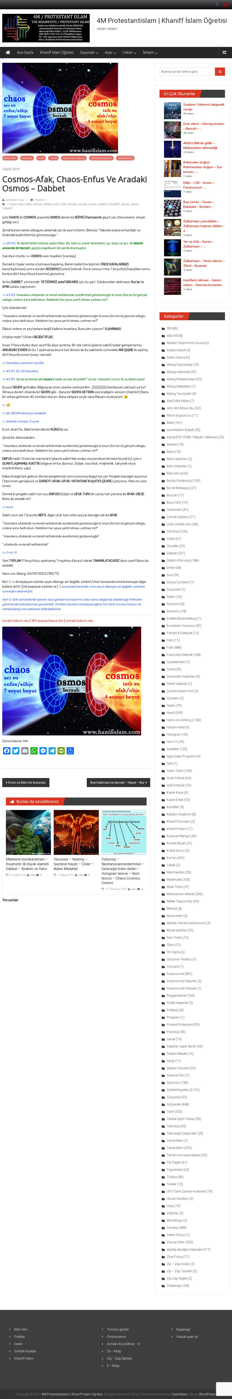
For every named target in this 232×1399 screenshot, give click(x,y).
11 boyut (11, 204)
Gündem (173, 698)
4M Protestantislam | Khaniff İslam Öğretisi (162, 20)
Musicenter (175, 916)
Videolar (173, 1213)
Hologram (174, 734)
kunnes (92, 204)
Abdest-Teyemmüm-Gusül (185, 343)
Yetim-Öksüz (176, 1235)
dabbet (48, 204)
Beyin (170, 451)
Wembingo (174, 1220)
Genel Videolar (177, 684)
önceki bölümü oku (15, 621)
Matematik (174, 879)
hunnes (82, 204)
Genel (171, 669)
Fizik (41, 158)
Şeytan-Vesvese (178, 1068)
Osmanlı (173, 966)
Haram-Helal (176, 727)
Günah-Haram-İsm (180, 691)
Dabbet (27, 158)
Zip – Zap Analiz (178, 1264)
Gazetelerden (176, 662)
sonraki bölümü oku (79, 621)
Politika (172, 1010)
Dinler (171, 568)
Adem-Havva (176, 357)
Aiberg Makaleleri (179, 386)
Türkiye (172, 1177)
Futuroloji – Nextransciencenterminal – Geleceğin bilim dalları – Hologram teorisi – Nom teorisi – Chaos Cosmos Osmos (123, 871)
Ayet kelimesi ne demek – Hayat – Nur (117, 782)
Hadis (171, 705)
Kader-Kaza (175, 792)
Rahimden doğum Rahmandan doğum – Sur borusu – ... (202, 167)
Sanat (171, 1039)
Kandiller (173, 807)
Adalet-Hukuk (176, 350)
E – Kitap (113, 1365)
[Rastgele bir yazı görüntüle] (224, 52)
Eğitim (171, 597)
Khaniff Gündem (178, 821)
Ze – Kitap (114, 1351)
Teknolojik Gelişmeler (182, 1133)
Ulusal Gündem (177, 1198)
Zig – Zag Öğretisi (119, 1358)
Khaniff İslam (176, 829)
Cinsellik (172, 546)
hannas (72, 204)
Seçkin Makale (177, 1053)
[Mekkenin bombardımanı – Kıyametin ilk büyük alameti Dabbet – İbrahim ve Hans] (28, 832)
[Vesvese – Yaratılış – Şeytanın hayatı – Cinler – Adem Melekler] (76, 832)
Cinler (171, 539)
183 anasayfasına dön (47, 621)
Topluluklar (175, 1169)
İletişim (148, 52)
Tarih (170, 1111)
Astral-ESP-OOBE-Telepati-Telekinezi (192, 437)
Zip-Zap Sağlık (177, 1278)
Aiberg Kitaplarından (181, 379)
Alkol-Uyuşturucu (179, 415)
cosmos (37, 204)
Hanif (53, 158)
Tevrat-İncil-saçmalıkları (184, 1155)
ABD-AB (172, 335)
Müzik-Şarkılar (177, 930)
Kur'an (171, 858)
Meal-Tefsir (175, 887)
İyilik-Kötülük (176, 785)
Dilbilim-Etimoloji (178, 560)
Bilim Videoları (177, 466)
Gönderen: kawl (14, 199)
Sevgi (170, 1061)
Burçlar (172, 495)
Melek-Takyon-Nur (180, 901)
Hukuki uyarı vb (187, 1336)
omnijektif (114, 204)
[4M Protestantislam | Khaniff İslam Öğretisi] (8, 52)
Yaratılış (172, 1227)
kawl (33, 875)
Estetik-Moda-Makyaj (181, 618)
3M (169, 328)
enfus (56, 204)
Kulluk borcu (176, 850)
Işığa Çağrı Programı (181, 756)
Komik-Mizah (176, 843)
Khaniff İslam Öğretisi (56, 52)
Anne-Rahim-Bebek (180, 430)
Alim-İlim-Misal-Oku (180, 408)
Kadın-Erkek (175, 800)
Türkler (171, 1184)
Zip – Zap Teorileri (179, 1271)
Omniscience (116, 1336)
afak (20, 204)
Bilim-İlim (10, 158)
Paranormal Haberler (182, 981)
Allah (170, 422)
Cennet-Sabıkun (178, 517)
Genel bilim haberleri (181, 676)
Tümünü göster (118, 1329)
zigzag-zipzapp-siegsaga (184, 1249)
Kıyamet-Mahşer (178, 836)
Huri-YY (172, 742)
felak (64, 204)
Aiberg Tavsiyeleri (179, 393)
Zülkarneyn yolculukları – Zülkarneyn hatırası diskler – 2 (204, 226)
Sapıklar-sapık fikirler (181, 1046)
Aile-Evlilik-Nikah (178, 401)
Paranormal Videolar (181, 988)
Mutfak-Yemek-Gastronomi (186, 923)
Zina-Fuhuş (175, 1256)
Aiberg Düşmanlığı (179, 364)
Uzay (170, 1206)
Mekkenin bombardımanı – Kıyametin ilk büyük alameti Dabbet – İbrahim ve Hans (27, 864)
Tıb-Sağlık (174, 1162)
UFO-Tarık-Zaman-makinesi (186, 1191)
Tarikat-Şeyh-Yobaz (180, 1119)
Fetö (170, 640)
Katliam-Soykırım (179, 814)
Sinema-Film (176, 1075)
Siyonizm (173, 1082)
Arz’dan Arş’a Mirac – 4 (123, 1344)
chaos (28, 204)
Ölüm (170, 945)
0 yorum (39, 199)
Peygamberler (176, 995)
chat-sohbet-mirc (179, 524)
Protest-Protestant (180, 1024)
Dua (169, 575)
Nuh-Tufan (174, 937)
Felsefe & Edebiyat (179, 633)
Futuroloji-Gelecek (179, 655)
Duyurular (87, 52)
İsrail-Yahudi (176, 778)
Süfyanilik (174, 1104)
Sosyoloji (173, 1097)
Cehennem (174, 510)
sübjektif (7, 208)
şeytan (134, 204)
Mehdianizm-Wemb (180, 894)
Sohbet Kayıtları (101, 158)
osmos (125, 204)
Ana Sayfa (25, 52)
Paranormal (175, 974)
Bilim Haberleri (177, 459)
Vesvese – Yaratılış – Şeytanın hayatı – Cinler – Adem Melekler (74, 864)
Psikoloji (173, 1032)
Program (173, 1017)
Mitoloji (172, 908)
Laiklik (171, 865)
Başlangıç (183, 1329)
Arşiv (109, 52)
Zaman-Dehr (176, 1242)
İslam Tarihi (175, 771)
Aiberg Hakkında (178, 372)
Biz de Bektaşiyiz (178, 488)
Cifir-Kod (173, 531)
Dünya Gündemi (178, 582)
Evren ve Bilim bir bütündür (27, 782)
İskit (170, 763)
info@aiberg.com (14, 609)
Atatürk (172, 444)
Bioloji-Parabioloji (179, 480)
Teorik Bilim (125, 158)
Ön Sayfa (173, 952)
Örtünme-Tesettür (179, 959)
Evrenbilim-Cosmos (181, 626)
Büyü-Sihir (174, 502)
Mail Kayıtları (176, 872)
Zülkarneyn (175, 1285)
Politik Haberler (177, 1003)
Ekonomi (173, 604)
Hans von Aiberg (74, 158)
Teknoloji (173, 1126)
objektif (102, 204)
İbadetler (173, 749)
